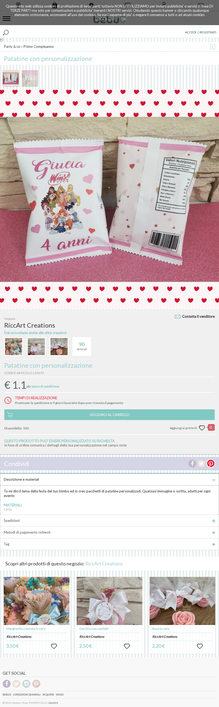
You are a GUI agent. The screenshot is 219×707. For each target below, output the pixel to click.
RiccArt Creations (104, 563)
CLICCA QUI (105, 19)
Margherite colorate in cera (25, 629)
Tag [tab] (6, 544)
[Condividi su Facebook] (192, 464)
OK (123, 19)
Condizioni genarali (27, 694)
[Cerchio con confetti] (109, 601)
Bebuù (7, 694)
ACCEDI (190, 32)
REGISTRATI (208, 32)
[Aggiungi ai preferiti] (201, 428)
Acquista (48, 694)
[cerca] (6, 32)
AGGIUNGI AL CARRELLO (110, 415)
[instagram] (26, 686)
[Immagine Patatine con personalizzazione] (11, 78)
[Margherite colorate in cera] (36, 601)
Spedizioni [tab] (12, 520)
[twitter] (17, 686)
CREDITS (53, 703)
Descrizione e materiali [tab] (21, 479)
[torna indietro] (212, 47)
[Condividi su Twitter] (201, 464)
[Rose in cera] (182, 601)
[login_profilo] (53, 646)
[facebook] (7, 686)
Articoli (82, 346)
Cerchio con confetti (93, 629)
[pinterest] (36, 686)
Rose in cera (161, 629)
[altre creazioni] (13, 346)
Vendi (60, 694)
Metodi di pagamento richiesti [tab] (27, 532)
